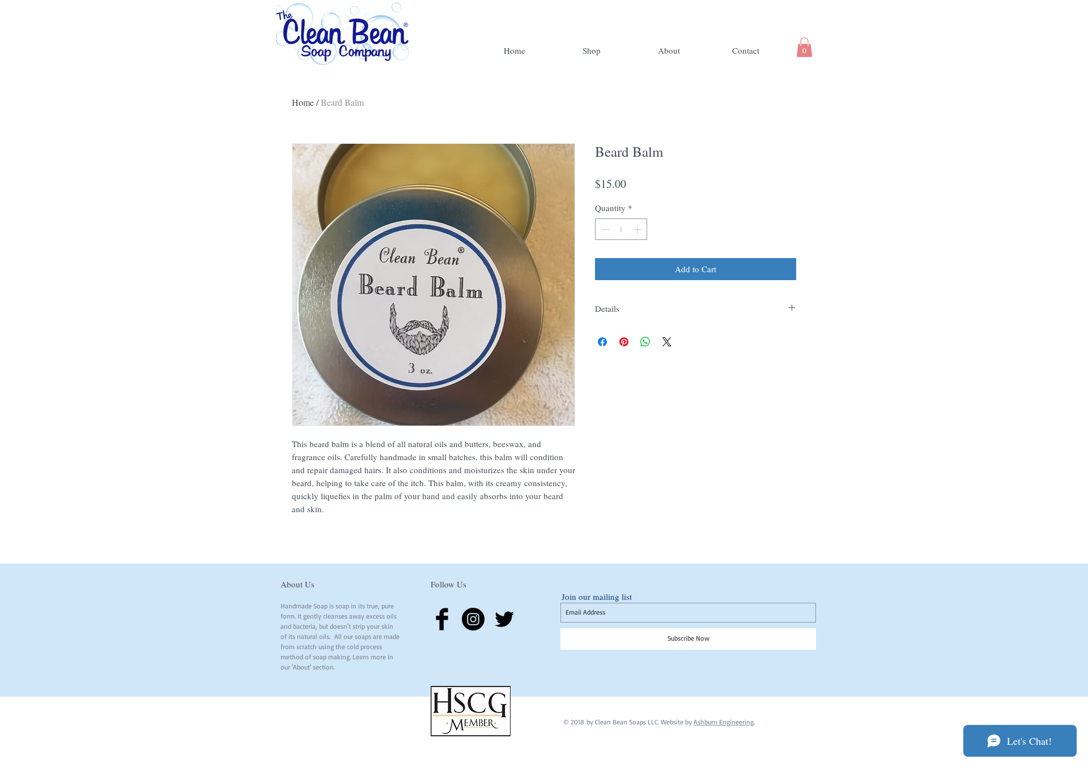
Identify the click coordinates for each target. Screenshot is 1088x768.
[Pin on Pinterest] (624, 342)
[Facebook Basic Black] (442, 619)
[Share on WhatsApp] (645, 342)
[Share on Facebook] (602, 342)
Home (303, 102)
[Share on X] (667, 342)
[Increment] (638, 229)
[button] (804, 47)
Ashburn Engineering (724, 722)
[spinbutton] (621, 229)
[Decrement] (604, 229)
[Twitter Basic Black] (504, 619)
